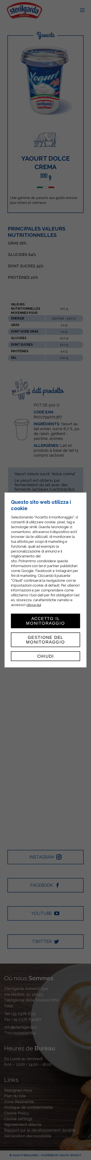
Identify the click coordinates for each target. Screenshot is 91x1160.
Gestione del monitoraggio (45, 639)
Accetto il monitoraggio (45, 621)
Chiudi (45, 656)
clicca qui (33, 605)
